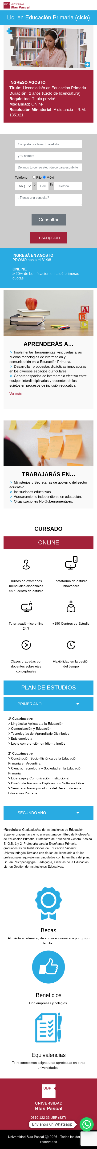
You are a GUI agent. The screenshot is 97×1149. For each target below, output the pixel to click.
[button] (87, 1124)
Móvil (50, 177)
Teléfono (21, 177)
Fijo (38, 177)
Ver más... (16, 393)
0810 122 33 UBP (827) (48, 1117)
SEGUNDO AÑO (32, 813)
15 (51, 184)
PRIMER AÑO (29, 704)
